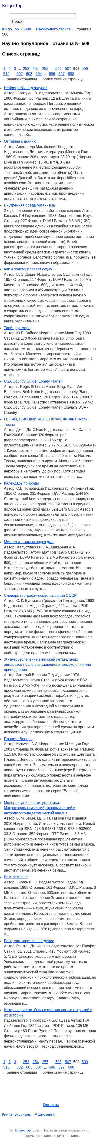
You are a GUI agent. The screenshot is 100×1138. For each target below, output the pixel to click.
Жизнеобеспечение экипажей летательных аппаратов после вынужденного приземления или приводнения (47, 664)
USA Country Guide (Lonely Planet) (33, 381)
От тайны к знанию (20, 141)
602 (20, 74)
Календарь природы (21, 483)
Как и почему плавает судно (28, 269)
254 (36, 69)
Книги (7, 1114)
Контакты (51, 1105)
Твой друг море (17, 328)
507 (68, 69)
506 (58, 69)
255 (45, 69)
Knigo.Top (12, 5)
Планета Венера (18, 739)
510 (6, 74)
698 (71, 74)
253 (26, 69)
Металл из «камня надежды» (29, 542)
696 (52, 74)
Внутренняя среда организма (29, 205)
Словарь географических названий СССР (40, 595)
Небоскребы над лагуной (25, 88)
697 (61, 74)
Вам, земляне (16, 877)
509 (85, 69)
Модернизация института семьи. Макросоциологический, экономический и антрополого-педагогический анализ (39, 808)
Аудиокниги (45, 1114)
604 (39, 74)
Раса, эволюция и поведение (29, 941)
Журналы (23, 1114)
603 (29, 74)
